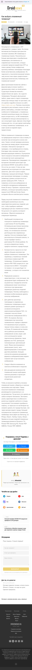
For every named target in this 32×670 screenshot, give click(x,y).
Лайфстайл (24, 616)
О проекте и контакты (16, 629)
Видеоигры (16, 616)
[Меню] (2, 2)
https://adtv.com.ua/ (8, 105)
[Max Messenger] (16, 641)
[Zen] (13, 641)
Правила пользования (16, 631)
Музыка (16, 618)
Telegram (26, 1)
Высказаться (16, 569)
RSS (16, 633)
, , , (14, 599)
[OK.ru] (19, 641)
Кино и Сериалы (16, 614)
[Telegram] (10, 641)
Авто (24, 614)
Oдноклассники (23, 450)
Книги (16, 620)
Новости (4, 22)
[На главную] (16, 7)
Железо (8, 618)
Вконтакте (23, 446)
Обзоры (8, 616)
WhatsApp (10, 450)
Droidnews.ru (16, 624)
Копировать (17, 454)
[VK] (22, 641)
